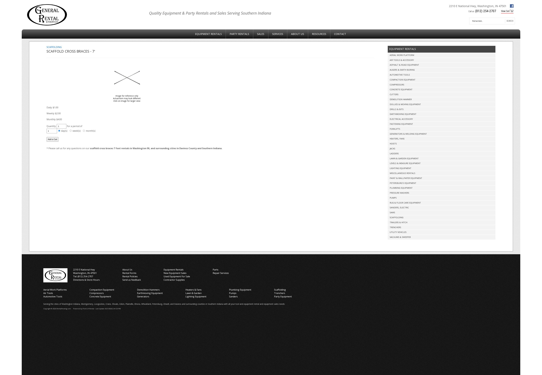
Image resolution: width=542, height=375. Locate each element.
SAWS (392, 212)
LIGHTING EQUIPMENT (400, 168)
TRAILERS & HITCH (398, 222)
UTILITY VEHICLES (398, 232)
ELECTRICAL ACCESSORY (401, 119)
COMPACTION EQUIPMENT (402, 79)
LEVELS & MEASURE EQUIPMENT (405, 163)
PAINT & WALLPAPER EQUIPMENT (406, 178)
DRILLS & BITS (397, 109)
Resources (319, 34)
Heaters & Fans (193, 289)
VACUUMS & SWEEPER (400, 237)
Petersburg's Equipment (403, 183)
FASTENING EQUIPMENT (401, 124)
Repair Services (221, 273)
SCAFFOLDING (396, 217)
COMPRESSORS (397, 84)
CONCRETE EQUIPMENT (401, 89)
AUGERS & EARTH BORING (402, 69)
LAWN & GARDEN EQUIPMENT (404, 158)
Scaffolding (280, 289)
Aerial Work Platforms (55, 289)
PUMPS (393, 197)
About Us (297, 34)
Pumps (232, 293)
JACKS (392, 148)
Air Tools (48, 293)
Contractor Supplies (174, 279)
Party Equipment (283, 296)
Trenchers (279, 293)
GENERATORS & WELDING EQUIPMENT (408, 133)
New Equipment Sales (175, 273)
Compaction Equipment (101, 289)
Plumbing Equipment (240, 289)
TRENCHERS (395, 227)
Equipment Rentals (208, 34)
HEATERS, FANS (397, 138)
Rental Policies (130, 276)
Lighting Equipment (195, 296)
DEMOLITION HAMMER (401, 99)
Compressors (96, 293)
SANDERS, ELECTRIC (399, 207)
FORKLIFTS (395, 129)
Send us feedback (131, 279)
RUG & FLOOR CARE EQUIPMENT (405, 202)
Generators (143, 296)
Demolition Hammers (148, 289)
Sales (260, 34)
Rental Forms (129, 273)
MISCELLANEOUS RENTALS (402, 173)
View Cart (505, 11)
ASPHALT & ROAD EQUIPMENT (404, 64)
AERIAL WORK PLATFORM (402, 55)
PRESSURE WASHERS (399, 192)
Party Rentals (239, 34)
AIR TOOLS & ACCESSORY (402, 60)
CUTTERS (394, 94)
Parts (215, 269)
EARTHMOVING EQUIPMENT (403, 114)
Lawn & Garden (193, 293)
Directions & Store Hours (86, 279)
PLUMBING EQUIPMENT (401, 188)
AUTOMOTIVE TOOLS (400, 74)
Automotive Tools (52, 296)
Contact (340, 34)
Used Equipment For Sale (177, 276)
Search (510, 21)
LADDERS (394, 153)
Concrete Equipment (100, 296)
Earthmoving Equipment (150, 293)
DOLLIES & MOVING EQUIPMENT (405, 104)
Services (277, 34)
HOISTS (393, 143)
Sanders (233, 296)
